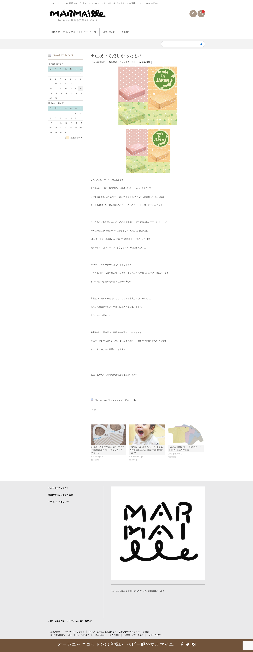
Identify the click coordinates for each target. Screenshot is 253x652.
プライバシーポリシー (58, 502)
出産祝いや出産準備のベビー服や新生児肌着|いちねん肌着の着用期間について (146, 450)
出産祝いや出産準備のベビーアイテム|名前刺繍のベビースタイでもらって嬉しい (108, 450)
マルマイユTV (154, 635)
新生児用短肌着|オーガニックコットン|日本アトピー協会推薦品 (77, 635)
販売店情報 (114, 635)
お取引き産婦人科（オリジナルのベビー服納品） (70, 621)
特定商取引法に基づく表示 (60, 494)
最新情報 (146, 62)
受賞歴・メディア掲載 (133, 635)
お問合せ (127, 31)
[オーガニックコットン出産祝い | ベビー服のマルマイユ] (77, 18)
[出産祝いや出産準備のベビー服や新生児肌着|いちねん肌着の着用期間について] (147, 434)
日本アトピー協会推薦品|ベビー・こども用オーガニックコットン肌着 (119, 632)
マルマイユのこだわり (58, 487)
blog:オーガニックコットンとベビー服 (73, 31)
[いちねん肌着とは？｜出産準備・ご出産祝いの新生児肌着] (186, 434)
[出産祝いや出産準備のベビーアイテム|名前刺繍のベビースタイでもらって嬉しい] (108, 434)
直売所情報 (109, 31)
